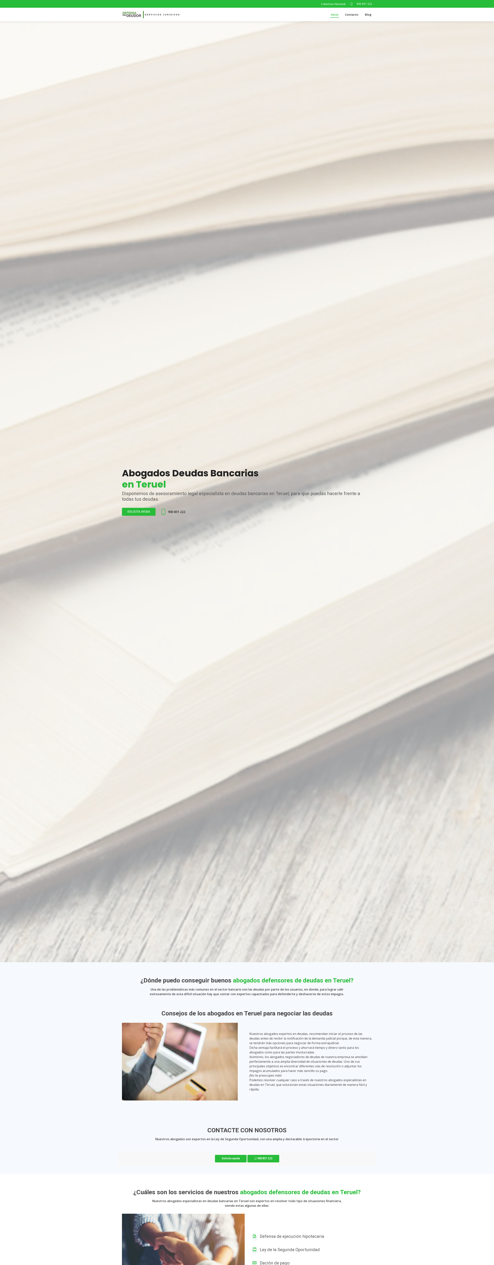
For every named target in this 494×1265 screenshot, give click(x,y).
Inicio (334, 14)
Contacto (351, 14)
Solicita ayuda (138, 511)
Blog (368, 14)
